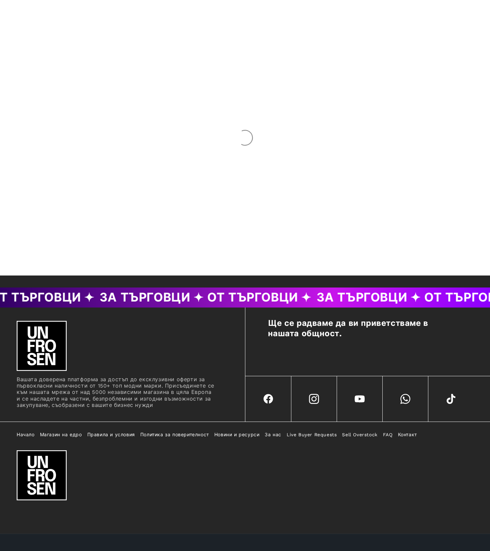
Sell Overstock (359, 434)
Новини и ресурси (237, 434)
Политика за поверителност (174, 434)
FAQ (388, 434)
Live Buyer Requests (312, 434)
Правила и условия (111, 434)
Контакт (407, 434)
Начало (26, 434)
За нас (273, 434)
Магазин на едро (61, 434)
